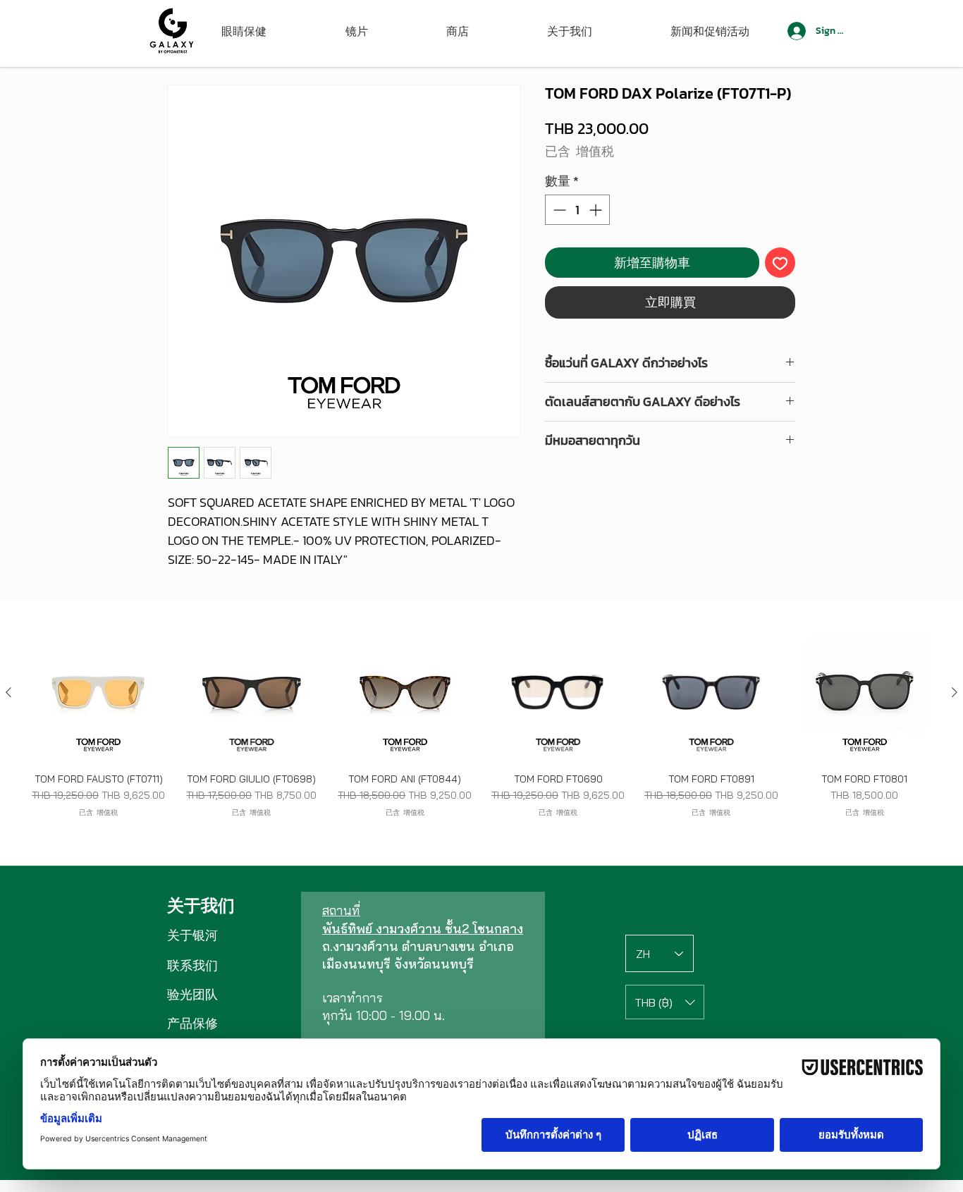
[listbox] (664, 1002)
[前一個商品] (8, 692)
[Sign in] (796, 31)
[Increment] (597, 209)
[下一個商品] (954, 692)
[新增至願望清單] (780, 262)
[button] (664, 1002)
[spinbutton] (577, 209)
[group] (481, 726)
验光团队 (192, 994)
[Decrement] (558, 209)
